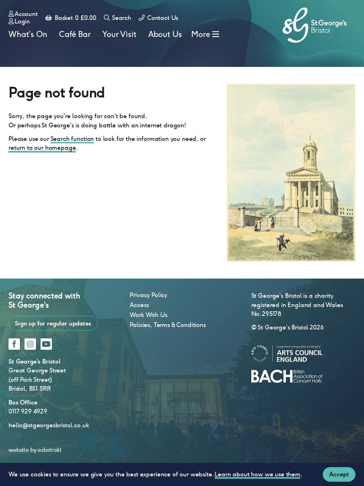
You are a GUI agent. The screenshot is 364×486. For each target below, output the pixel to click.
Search (121, 17)
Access (139, 304)
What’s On (28, 34)
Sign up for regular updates (53, 323)
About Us (165, 34)
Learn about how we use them (257, 474)
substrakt (50, 450)
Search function (72, 138)
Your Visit (119, 34)
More (200, 34)
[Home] (315, 25)
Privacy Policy (148, 295)
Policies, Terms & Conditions (168, 324)
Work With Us (148, 314)
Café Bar (75, 34)
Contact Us (161, 17)
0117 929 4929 (28, 411)
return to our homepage (42, 147)
